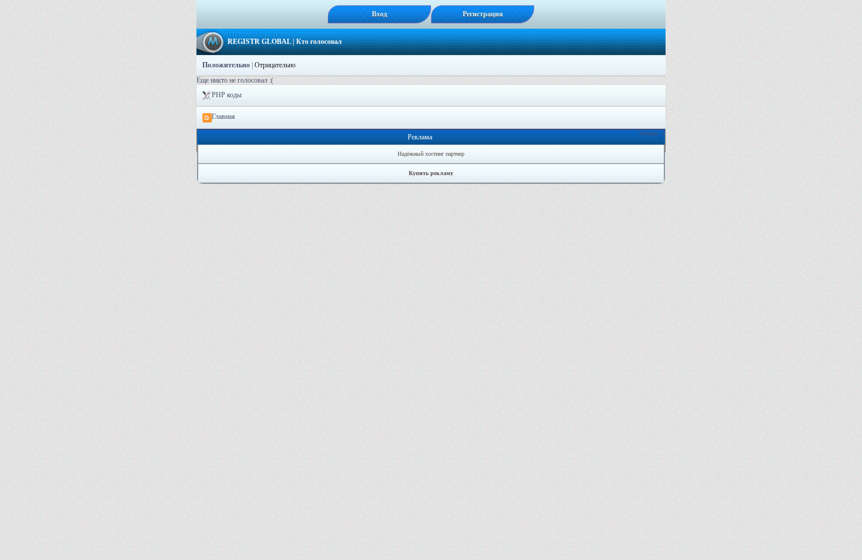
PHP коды (227, 95)
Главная (223, 116)
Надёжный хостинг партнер (431, 154)
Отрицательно (275, 65)
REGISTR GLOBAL (259, 41)
